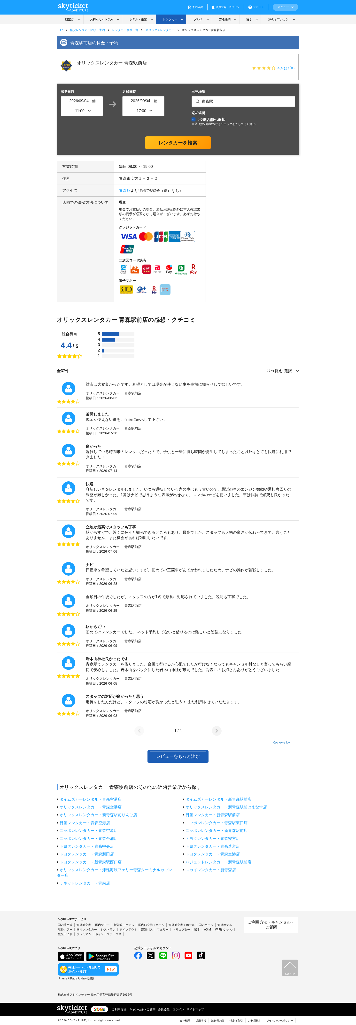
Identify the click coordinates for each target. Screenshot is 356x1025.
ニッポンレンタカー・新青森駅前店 (217, 831)
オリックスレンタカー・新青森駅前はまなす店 (226, 807)
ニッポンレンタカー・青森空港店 (89, 831)
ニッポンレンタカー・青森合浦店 (89, 839)
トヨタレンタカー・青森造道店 (213, 846)
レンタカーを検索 (178, 142)
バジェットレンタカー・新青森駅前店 (218, 862)
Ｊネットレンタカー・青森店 (85, 883)
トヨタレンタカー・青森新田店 (87, 854)
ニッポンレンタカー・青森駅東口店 (217, 823)
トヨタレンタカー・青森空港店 (213, 854)
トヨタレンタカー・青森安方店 (213, 839)
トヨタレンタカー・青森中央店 (87, 846)
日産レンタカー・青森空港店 (85, 823)
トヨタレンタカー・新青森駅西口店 (91, 862)
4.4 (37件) (286, 68)
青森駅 (125, 190)
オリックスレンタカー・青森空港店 (91, 807)
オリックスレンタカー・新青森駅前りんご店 (98, 815)
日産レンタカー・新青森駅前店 (213, 815)
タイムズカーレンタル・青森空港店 (91, 799)
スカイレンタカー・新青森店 (211, 870)
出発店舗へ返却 (223, 121)
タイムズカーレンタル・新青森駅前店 (218, 799)
